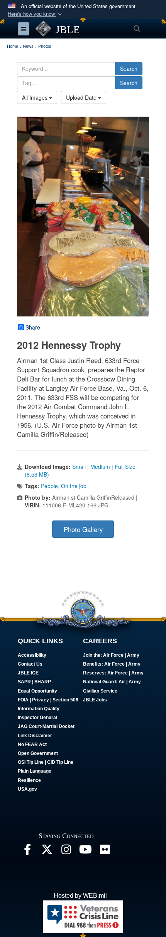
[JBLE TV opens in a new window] (85, 851)
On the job (73, 486)
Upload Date (82, 97)
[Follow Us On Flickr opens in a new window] (104, 851)
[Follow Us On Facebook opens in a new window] (27, 851)
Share (32, 327)
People (49, 486)
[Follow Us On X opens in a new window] (46, 851)
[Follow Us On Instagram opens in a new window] (66, 851)
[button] (35, 14)
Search (128, 68)
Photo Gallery (83, 529)
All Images (35, 97)
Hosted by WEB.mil (80, 895)
